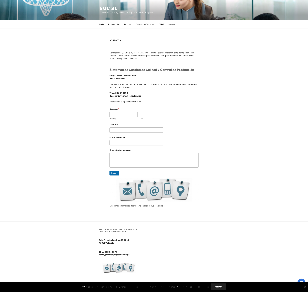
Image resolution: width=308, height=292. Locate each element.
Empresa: (114, 124)
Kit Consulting (114, 24)
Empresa (127, 24)
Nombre (112, 119)
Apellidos (140, 119)
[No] (305, 287)
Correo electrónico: (119, 137)
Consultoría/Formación (145, 24)
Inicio (101, 24)
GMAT (161, 24)
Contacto (172, 24)
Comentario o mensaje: (120, 150)
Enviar (114, 173)
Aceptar (218, 287)
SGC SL (109, 8)
